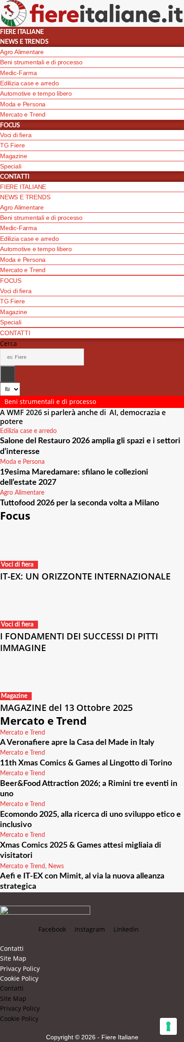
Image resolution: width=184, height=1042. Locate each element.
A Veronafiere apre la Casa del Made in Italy (77, 743)
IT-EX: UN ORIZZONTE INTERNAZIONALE (85, 576)
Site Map (13, 958)
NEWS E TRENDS (24, 42)
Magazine (13, 156)
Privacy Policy (20, 968)
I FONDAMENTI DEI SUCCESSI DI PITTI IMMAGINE (79, 642)
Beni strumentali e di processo (41, 62)
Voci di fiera (15, 135)
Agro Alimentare (22, 51)
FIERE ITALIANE (22, 32)
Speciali (10, 166)
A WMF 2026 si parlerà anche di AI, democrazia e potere (83, 417)
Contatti (12, 948)
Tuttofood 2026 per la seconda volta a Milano (79, 503)
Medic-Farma (18, 72)
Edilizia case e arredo (29, 83)
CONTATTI (14, 177)
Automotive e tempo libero (36, 93)
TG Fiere (12, 145)
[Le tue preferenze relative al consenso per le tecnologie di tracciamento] (168, 1026)
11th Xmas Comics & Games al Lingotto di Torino (86, 763)
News (56, 866)
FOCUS (10, 125)
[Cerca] (7, 374)
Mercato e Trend (23, 114)
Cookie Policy (19, 978)
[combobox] (42, 357)
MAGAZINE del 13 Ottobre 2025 (66, 708)
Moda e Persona (23, 104)
